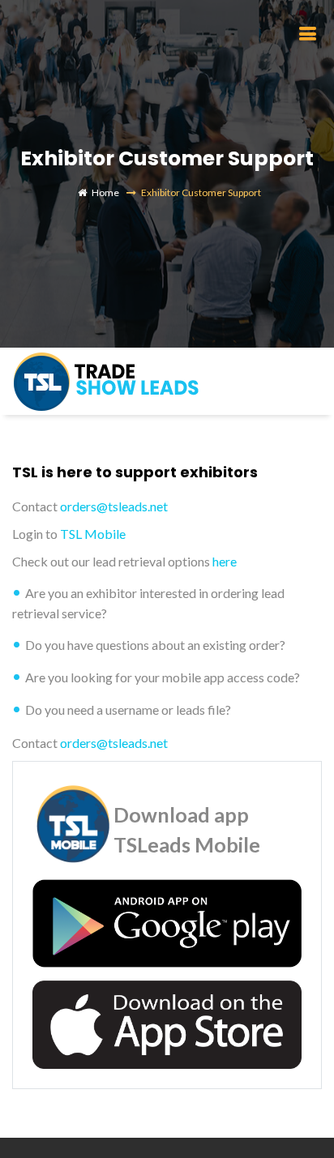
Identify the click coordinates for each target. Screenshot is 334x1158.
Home (105, 192)
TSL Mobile (93, 533)
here (224, 561)
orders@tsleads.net (114, 506)
